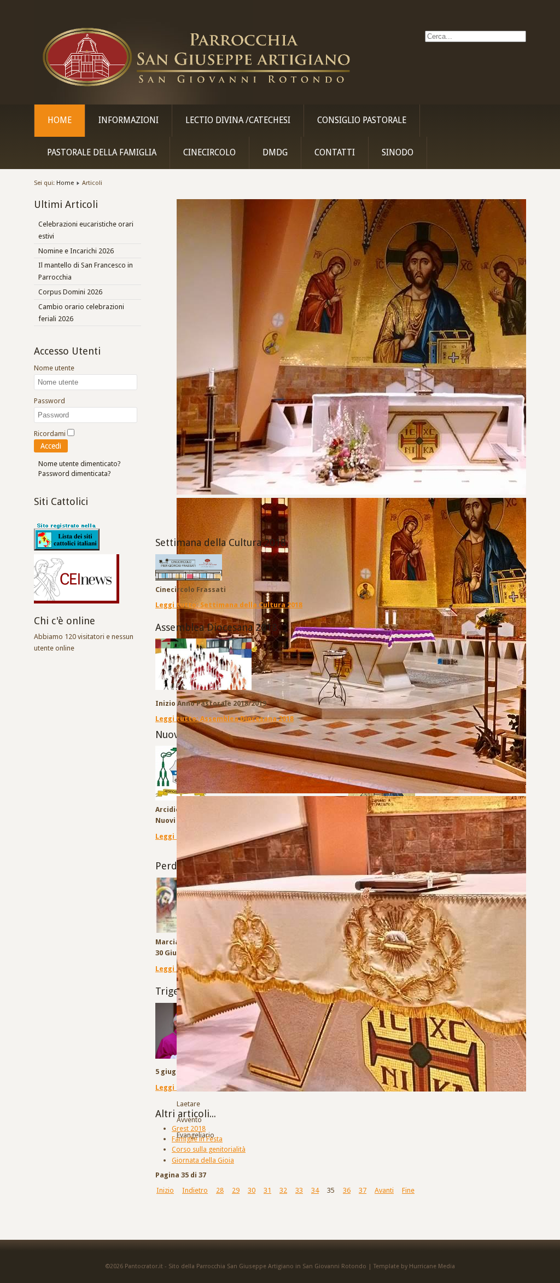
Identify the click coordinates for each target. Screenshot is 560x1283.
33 (299, 1190)
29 (236, 1190)
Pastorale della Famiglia (101, 153)
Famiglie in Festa (197, 1139)
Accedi (50, 446)
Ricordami (50, 433)
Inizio (165, 1190)
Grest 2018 (189, 1128)
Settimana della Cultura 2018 (220, 542)
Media (446, 1266)
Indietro (195, 1190)
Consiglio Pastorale (361, 120)
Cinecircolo (209, 153)
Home (60, 120)
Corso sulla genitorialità (209, 1149)
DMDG (275, 153)
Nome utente (54, 368)
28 (220, 1190)
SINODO (397, 153)
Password (49, 401)
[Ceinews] (76, 601)
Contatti (334, 153)
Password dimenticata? (74, 473)
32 (283, 1190)
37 (362, 1190)
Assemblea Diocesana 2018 (216, 627)
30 (251, 1190)
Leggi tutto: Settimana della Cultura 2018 (228, 605)
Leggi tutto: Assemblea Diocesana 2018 (224, 719)
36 (347, 1190)
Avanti (384, 1190)
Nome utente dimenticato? (79, 464)
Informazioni (128, 120)
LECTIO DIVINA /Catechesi (237, 120)
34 (315, 1190)
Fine (408, 1190)
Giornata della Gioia (203, 1160)
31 (267, 1190)
